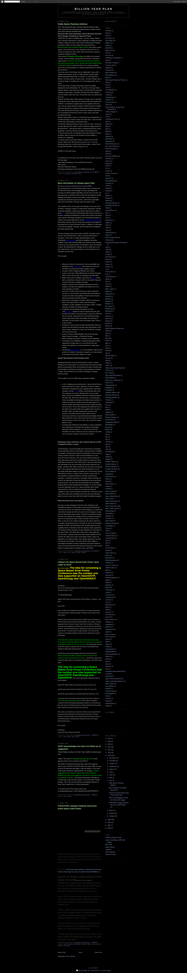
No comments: (95, 172)
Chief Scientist (110, 102)
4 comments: (94, 735)
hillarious (108, 622)
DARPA (107, 124)
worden (107, 706)
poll (80, 173)
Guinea (107, 188)
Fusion (107, 171)
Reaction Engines (110, 417)
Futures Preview (110, 854)
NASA (73, 552)
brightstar (108, 585)
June (111, 775)
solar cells (108, 676)
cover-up (108, 600)
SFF (106, 437)
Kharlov (107, 264)
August (111, 769)
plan (106, 661)
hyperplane (108, 624)
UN (106, 545)
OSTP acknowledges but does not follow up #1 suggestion (79, 747)
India (106, 230)
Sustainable (109, 526)
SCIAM (107, 432)
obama (78, 552)
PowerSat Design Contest (113, 837)
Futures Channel (110, 173)
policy (107, 664)
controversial (109, 597)
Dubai (107, 151)
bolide (107, 580)
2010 (109, 755)
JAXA (107, 249)
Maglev (107, 291)
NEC (106, 336)
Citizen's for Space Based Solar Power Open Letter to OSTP (78, 563)
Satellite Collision (110, 461)
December (112, 758)
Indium (107, 235)
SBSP (77, 736)
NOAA (107, 341)
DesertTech (109, 141)
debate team (109, 605)
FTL (106, 168)
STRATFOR (66, 945)
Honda (107, 208)
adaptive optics (110, 567)
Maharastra (108, 294)
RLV (106, 407)
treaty (107, 696)
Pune (107, 405)
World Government (111, 560)
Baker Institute (110, 72)
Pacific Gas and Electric (113, 380)
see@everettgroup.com (80, 146)
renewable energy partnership (114, 671)
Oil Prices (108, 370)
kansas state (109, 634)
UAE (106, 540)
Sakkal (107, 457)
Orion (84, 552)
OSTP (73, 736)
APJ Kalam (109, 40)
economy (108, 612)
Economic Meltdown (111, 156)
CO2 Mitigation (110, 90)
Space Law (108, 498)
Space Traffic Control (112, 508)
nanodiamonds (109, 651)
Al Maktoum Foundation (112, 58)
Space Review (109, 503)
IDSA (107, 215)
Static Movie (109, 521)
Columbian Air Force (111, 119)
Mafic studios (109, 289)
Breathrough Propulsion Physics (115, 80)
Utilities (107, 550)
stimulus (108, 688)
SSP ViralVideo (110, 852)
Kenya (107, 259)
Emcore (107, 161)
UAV (106, 543)
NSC (106, 346)
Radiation (108, 412)
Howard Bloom (109, 210)
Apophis (107, 68)
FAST (107, 166)
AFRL (107, 33)
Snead (107, 481)
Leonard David (109, 276)
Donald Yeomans (110, 149)
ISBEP (107, 223)
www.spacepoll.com (84, 142)
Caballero (108, 849)
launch (107, 639)
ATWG (107, 45)
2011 (109, 752)
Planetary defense (111, 392)
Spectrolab (108, 513)
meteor (107, 644)
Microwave (108, 306)
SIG (106, 439)
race (106, 669)
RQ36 (107, 410)
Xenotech (108, 563)
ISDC (107, 225)
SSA (106, 447)
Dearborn (108, 136)
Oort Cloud (108, 373)
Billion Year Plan (93, 9)
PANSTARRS (109, 378)
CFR (106, 87)
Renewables (109, 424)
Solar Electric (109, 484)
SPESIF (108, 442)
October (112, 763)
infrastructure (109, 629)
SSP (106, 449)
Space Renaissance (111, 501)
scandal (107, 674)
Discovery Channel (111, 146)
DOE (65, 736)
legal (106, 642)
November (112, 761)
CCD (106, 85)
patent (107, 659)
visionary (108, 698)
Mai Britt (108, 296)
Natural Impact (110, 355)
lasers (83, 944)
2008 (109, 822)
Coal (106, 116)
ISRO (107, 227)
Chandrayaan (109, 97)
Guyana (107, 190)
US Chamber (109, 548)
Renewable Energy (111, 422)
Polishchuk (108, 402)
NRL (106, 343)
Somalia (107, 489)
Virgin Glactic (109, 553)
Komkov (108, 267)
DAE (106, 121)
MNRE (107, 286)
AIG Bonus (108, 38)
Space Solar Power (111, 506)
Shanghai (108, 474)
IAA (106, 213)
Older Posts (98, 952)
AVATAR (108, 48)
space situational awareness (114, 681)
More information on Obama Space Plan (76, 183)
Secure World (109, 471)
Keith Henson (109, 257)
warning (107, 701)
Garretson (108, 178)
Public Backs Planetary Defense (72, 24)
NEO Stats (108, 844)
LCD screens (109, 271)
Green (107, 185)
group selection (110, 619)
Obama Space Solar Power (113, 368)
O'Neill (107, 363)
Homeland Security (111, 205)
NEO (106, 338)
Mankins (108, 301)
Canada (107, 95)
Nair (106, 353)
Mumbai (107, 321)
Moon (107, 313)
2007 (109, 825)
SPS (106, 444)
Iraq (106, 247)
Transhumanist (110, 538)
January (112, 816)
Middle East (109, 309)
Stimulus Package (111, 523)
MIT (106, 281)
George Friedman (74, 944)
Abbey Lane (109, 50)
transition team (110, 691)
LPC (106, 274)
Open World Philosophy (112, 375)
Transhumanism (110, 535)
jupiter (107, 632)
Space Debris (109, 494)
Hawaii (107, 195)
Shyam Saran (109, 476)
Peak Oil (108, 382)
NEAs (107, 333)
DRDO (107, 131)
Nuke (107, 360)
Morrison (108, 316)
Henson (107, 200)
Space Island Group (111, 496)
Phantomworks (110, 385)
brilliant (107, 587)
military (107, 646)
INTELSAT (108, 220)
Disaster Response (111, 144)
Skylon (107, 479)
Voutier (107, 555)
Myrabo (107, 323)
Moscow (108, 318)
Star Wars (108, 518)
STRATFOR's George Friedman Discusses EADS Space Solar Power (77, 807)
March (111, 810)
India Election (109, 232)
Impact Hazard (110, 847)
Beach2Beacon (110, 75)
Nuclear (107, 358)
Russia (107, 427)
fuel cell (107, 617)
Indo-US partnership (111, 237)
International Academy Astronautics (116, 242)
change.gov (109, 590)
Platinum (108, 400)
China (107, 104)
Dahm (107, 134)
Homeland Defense (111, 203)
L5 (106, 269)
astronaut (108, 575)
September (113, 766)
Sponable (108, 516)
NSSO (107, 350)
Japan (107, 252)
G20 (106, 176)
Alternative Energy (111, 63)
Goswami (108, 183)
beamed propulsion (111, 577)
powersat (108, 666)
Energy (107, 163)
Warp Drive (108, 558)
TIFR (107, 530)
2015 (109, 741)
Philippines (108, 387)
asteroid (107, 572)
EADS (65, 944)
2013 (109, 747)
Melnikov (108, 304)
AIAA (107, 35)
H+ (106, 193)
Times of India (109, 533)
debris (107, 607)
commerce (108, 595)
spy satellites (109, 686)
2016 (109, 738)
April (111, 780)
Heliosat (107, 198)
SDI (106, 434)
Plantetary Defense (111, 397)
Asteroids (108, 70)
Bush (107, 82)
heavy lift (67, 552)
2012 (109, 750)
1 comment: (94, 794)
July (110, 772)
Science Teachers (111, 466)
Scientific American (111, 469)
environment (109, 614)
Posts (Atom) (71, 956)
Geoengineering (110, 181)
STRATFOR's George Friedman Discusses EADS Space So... (119, 805)
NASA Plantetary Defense (113, 328)
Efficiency (108, 158)
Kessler (107, 262)
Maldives (108, 299)
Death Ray (108, 139)
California (108, 92)
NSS (106, 348)
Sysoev (107, 528)
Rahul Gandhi (109, 415)
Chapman (108, 100)
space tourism (109, 683)
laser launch (109, 637)
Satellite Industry (110, 464)
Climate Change (110, 112)
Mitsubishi (108, 311)
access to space (110, 565)
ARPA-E (108, 43)
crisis (107, 602)
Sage (107, 454)
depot (107, 609)
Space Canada (110, 491)
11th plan (108, 30)
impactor (108, 627)
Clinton (107, 114)
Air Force (108, 55)
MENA (107, 279)
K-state (107, 254)
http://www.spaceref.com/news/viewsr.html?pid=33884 (75, 186)
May (111, 777)
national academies (111, 654)
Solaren (107, 486)
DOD (106, 126)
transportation (109, 693)
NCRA (107, 331)
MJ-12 (107, 284)
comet (107, 592)
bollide (107, 582)
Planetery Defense (71, 173)
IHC (106, 218)
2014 (109, 744)
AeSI (107, 53)
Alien (107, 60)
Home (80, 952)
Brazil (107, 77)
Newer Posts (62, 952)
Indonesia (108, 240)
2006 (109, 828)
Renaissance (109, 419)
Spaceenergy (109, 511)
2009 (109, 819)
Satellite (107, 459)
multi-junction (109, 649)
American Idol (109, 65)
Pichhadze (108, 390)
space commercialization (113, 678)
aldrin (107, 570)
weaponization (109, 703)
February (112, 813)
